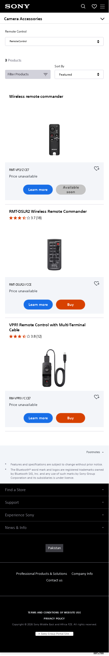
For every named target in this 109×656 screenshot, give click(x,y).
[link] (54, 548)
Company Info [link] (82, 574)
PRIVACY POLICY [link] (54, 618)
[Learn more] (54, 140)
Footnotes (93, 452)
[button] (54, 490)
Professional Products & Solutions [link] (41, 574)
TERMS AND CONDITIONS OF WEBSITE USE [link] (54, 612)
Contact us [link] (54, 580)
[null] (97, 168)
